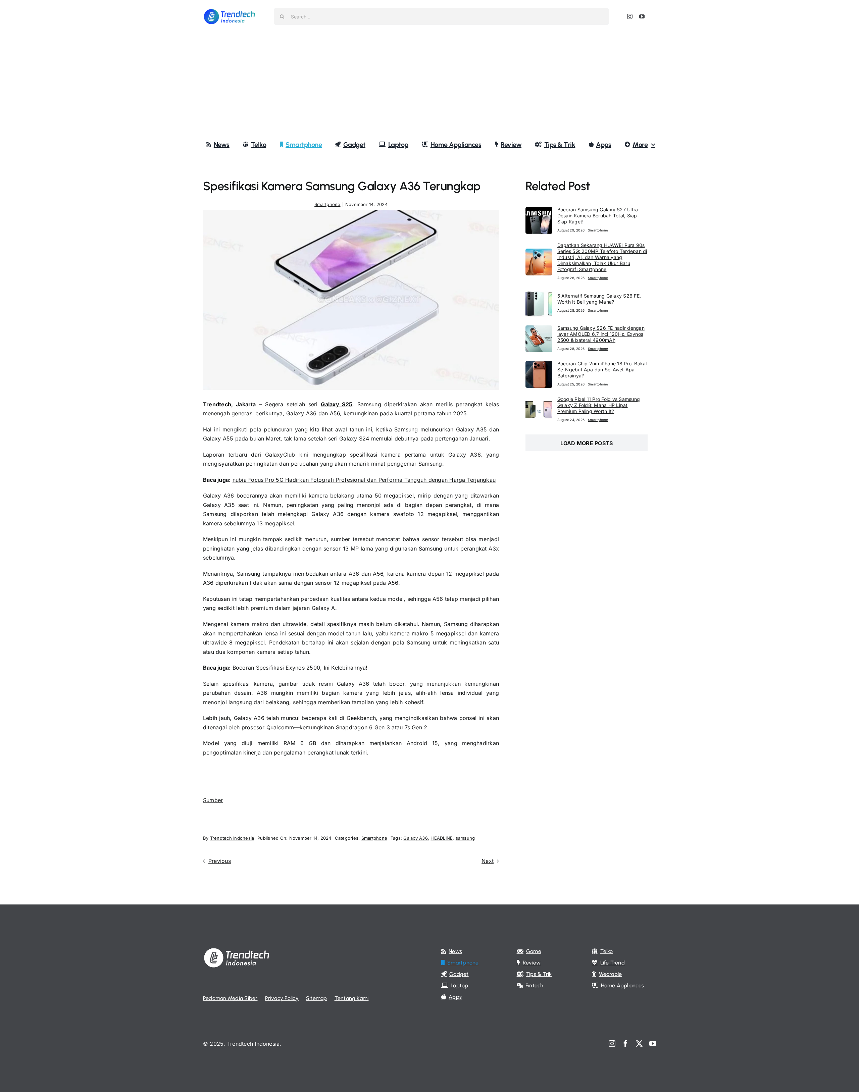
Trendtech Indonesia (232, 838)
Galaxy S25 (336, 404)
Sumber (213, 800)
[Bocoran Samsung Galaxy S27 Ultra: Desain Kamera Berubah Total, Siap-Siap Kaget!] (538, 211)
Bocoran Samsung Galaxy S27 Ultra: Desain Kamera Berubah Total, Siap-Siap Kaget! (598, 215)
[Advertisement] (429, 84)
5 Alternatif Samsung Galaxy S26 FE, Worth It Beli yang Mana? (599, 299)
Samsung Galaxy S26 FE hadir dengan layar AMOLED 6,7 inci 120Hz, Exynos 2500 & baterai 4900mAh (601, 334)
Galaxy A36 (415, 838)
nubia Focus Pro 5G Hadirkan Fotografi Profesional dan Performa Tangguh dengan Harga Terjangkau (364, 479)
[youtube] (642, 16)
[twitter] (639, 1043)
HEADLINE (442, 838)
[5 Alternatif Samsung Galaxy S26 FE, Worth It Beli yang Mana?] (538, 294)
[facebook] (625, 1043)
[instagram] (630, 16)
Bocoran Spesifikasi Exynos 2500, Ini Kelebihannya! (300, 667)
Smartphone (327, 204)
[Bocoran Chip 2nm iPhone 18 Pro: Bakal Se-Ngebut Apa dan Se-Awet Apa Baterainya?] (538, 365)
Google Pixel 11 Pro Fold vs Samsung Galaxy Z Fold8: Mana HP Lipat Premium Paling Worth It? (598, 405)
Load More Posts (586, 443)
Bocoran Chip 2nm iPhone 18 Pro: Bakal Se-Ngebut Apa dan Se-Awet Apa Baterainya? (602, 369)
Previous (219, 860)
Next (488, 860)
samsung (465, 838)
